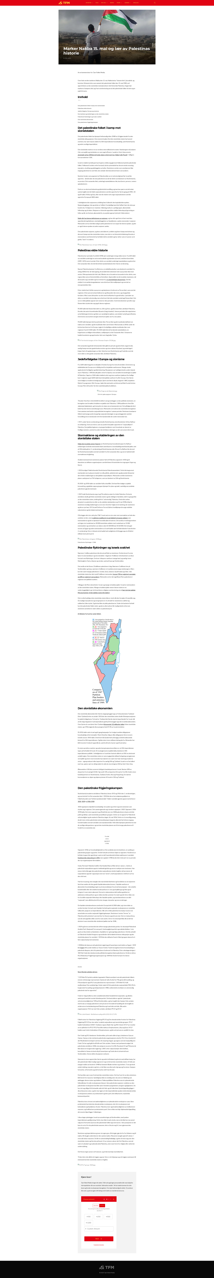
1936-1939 (90, 801)
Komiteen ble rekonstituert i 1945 (89, 858)
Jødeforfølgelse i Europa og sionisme (88, 111)
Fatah (82, 948)
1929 (83, 801)
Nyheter (88, 2)
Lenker (127, 2)
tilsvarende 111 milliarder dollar (114, 724)
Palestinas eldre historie (84, 108)
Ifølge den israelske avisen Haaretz (89, 444)
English (135, 2)
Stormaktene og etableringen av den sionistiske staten (93, 114)
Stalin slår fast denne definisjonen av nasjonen (93, 218)
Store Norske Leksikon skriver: (88, 972)
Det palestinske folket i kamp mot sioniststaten (91, 105)
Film (97, 2)
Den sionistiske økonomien (85, 119)
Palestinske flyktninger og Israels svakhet (89, 116)
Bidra (112, 2)
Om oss (103, 2)
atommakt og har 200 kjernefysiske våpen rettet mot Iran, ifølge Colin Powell (102, 155)
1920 (79, 801)
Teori (118, 2)
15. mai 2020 (67, 58)
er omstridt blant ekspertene (116, 280)
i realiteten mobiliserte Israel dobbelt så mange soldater (110, 518)
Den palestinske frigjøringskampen (88, 122)
